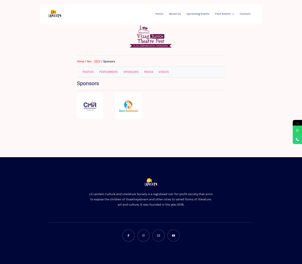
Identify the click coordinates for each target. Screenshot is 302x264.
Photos (88, 72)
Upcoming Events (198, 13)
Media (148, 72)
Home (159, 13)
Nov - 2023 (94, 61)
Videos (164, 72)
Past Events (223, 13)
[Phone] (297, 139)
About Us (175, 13)
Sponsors (131, 72)
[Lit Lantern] (55, 14)
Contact (245, 13)
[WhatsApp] (297, 130)
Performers (108, 72)
